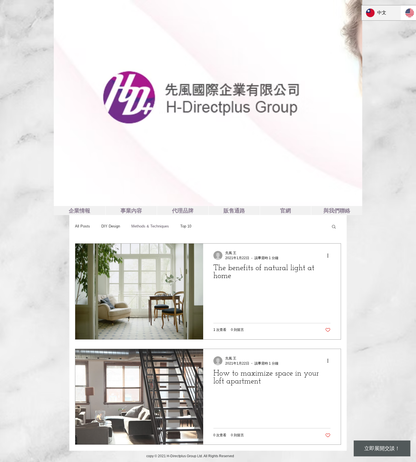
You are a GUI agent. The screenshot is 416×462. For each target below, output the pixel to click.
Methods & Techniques (150, 226)
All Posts (82, 226)
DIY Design (110, 226)
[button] (333, 227)
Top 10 (185, 226)
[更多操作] (329, 255)
